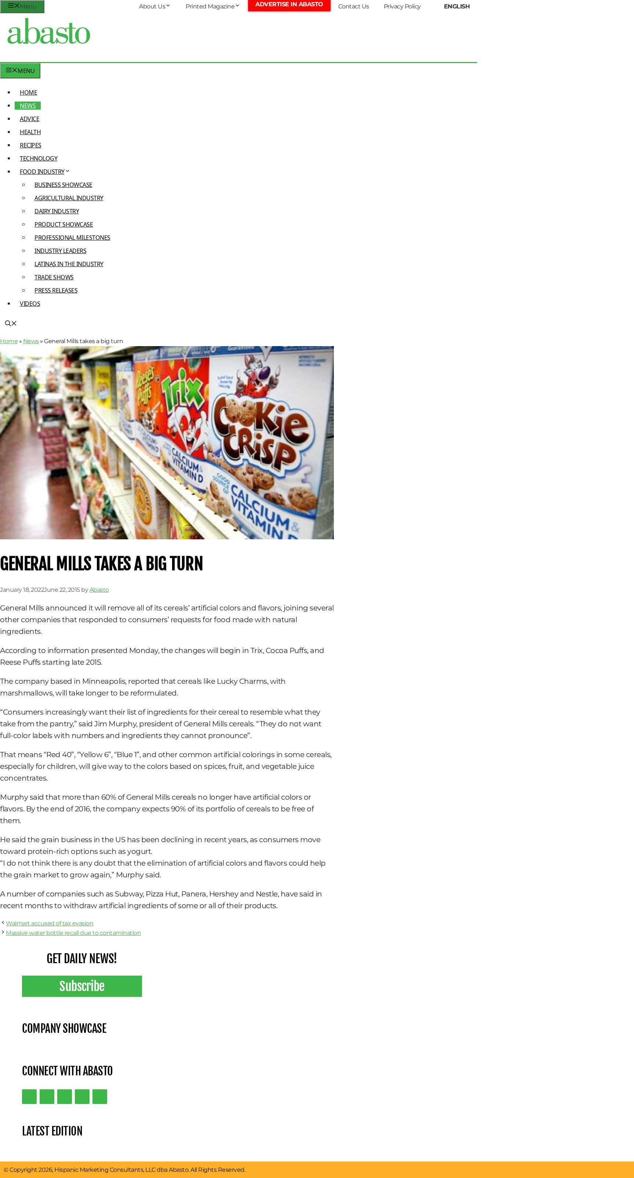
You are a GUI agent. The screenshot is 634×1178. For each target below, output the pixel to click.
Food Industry (42, 172)
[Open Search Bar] (11, 324)
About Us (152, 6)
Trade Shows (54, 277)
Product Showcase (63, 224)
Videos (30, 304)
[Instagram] (64, 1096)
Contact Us (353, 6)
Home (28, 92)
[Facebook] (99, 1096)
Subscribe (82, 986)
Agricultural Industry (68, 198)
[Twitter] (29, 1096)
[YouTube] (82, 1096)
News (28, 106)
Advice (29, 119)
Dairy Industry (56, 211)
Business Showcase (63, 185)
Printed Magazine (210, 6)
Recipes (30, 145)
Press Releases (55, 290)
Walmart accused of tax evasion (49, 923)
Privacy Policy (402, 6)
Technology (38, 158)
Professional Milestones (72, 238)
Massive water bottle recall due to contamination (73, 932)
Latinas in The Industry (68, 264)
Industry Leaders (60, 251)
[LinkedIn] (47, 1096)
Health (30, 132)
